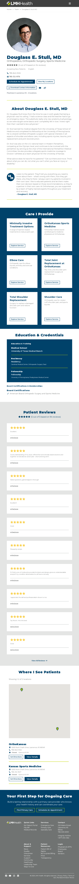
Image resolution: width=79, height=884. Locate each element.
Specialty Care (46, 830)
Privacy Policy (62, 876)
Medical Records (30, 830)
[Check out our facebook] (6, 876)
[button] (21, 689)
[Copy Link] (45, 88)
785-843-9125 (16, 750)
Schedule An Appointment (21, 82)
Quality (26, 851)
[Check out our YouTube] (40, 88)
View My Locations (45, 82)
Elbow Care (17, 260)
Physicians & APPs (65, 847)
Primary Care (46, 827)
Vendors (61, 854)
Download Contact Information (22, 87)
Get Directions (16, 757)
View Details (32, 757)
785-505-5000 (63, 832)
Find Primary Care (25, 810)
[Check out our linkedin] (18, 876)
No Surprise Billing (48, 853)
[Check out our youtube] (10, 876)
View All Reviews (38, 661)
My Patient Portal (30, 825)
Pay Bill (27, 827)
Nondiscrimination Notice (65, 878)
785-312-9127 (16, 772)
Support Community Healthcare (28, 860)
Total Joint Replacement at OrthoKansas (54, 263)
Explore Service (17, 245)
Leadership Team (30, 864)
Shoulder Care (53, 297)
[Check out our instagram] (14, 876)
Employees (62, 849)
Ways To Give (29, 867)
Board (60, 851)
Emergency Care (47, 825)
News (26, 849)
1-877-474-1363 (63, 838)
